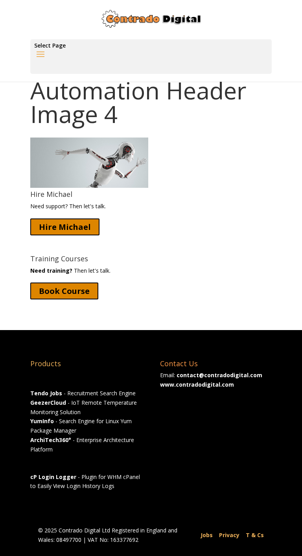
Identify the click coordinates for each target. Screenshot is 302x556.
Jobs (207, 535)
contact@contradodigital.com (219, 375)
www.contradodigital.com (197, 384)
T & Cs (255, 535)
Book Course (64, 291)
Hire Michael (65, 227)
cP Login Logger (53, 477)
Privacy (229, 535)
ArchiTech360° (50, 440)
